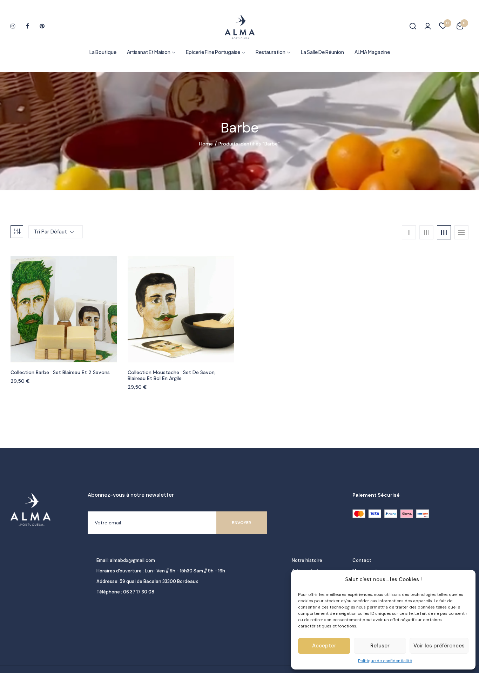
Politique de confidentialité (385, 661)
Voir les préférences (439, 645)
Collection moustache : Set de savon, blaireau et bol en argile (172, 375)
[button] (460, 27)
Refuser (380, 645)
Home (206, 144)
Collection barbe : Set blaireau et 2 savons (60, 372)
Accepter (324, 645)
